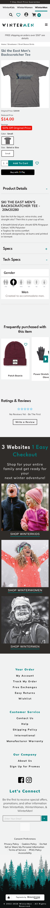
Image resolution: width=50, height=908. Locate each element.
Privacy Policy (11, 844)
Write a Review (25, 422)
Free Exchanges (25, 687)
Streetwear (12, 44)
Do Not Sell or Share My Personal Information (26, 845)
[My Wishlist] (18, 14)
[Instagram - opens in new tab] (29, 780)
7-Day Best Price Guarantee (25, 2)
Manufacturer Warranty (25, 741)
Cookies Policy (29, 844)
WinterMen (41, 7)
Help (25, 723)
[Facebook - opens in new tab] (21, 780)
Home (3, 44)
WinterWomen (25, 7)
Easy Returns (25, 692)
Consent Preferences (25, 838)
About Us (25, 760)
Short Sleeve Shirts (26, 44)
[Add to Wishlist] (37, 163)
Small (7, 153)
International (25, 735)
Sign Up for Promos (25, 766)
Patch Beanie (15, 375)
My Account (25, 675)
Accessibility (25, 853)
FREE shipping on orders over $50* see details (25, 37)
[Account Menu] (26, 14)
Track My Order (25, 681)
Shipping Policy (25, 729)
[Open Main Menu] (42, 25)
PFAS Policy (35, 850)
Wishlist (25, 698)
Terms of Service (17, 850)
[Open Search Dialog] (11, 14)
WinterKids (9, 7)
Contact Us (25, 718)
